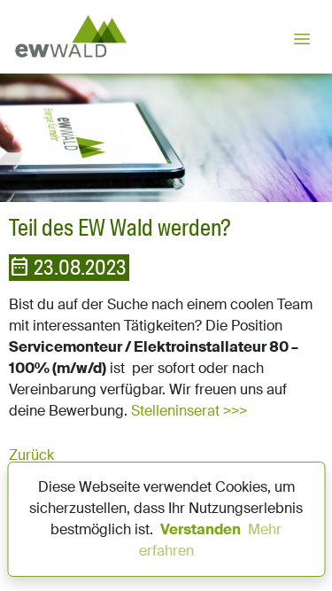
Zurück (31, 455)
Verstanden (200, 529)
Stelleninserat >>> (189, 410)
